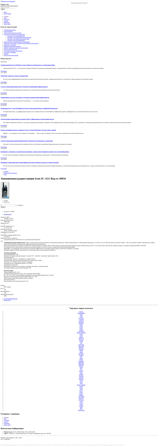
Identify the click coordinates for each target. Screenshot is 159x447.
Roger (81, 367)
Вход (5, 12)
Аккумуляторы (8, 31)
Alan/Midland (81, 313)
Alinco (81, 314)
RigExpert (81, 364)
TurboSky (81, 379)
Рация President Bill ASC (11, 298)
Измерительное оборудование (12, 46)
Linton (81, 341)
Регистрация (7, 13)
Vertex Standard (81, 385)
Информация (7, 214)
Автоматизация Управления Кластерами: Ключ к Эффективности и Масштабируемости (27, 119)
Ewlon (81, 326)
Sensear (81, 371)
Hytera (81, 334)
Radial (81, 359)
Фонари (6, 54)
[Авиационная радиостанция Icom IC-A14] (5, 198)
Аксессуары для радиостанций (12, 33)
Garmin (81, 329)
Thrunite (81, 376)
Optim (81, 352)
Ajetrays (81, 311)
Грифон (81, 395)
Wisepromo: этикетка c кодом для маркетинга (14, 76)
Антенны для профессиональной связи (18, 39)
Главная (6, 16)
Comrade (81, 319)
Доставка (6, 19)
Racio (81, 358)
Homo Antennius (81, 332)
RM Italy (81, 365)
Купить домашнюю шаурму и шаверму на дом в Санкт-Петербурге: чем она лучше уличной (28, 130)
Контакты (7, 22)
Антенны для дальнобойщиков (16, 36)
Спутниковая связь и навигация (13, 51)
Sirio (81, 373)
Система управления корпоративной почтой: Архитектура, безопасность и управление (27, 141)
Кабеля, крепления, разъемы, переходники (16, 48)
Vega (81, 383)
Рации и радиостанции (10, 49)
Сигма (81, 403)
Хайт (81, 407)
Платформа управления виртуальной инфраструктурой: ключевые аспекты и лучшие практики (30, 162)
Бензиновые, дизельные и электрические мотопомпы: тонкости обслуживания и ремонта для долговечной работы (35, 151)
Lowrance (81, 344)
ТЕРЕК (81, 406)
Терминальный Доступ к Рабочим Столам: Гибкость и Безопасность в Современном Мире (28, 65)
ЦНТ (81, 409)
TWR (81, 380)
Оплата (6, 21)
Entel (81, 325)
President (81, 355)
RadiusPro (81, 362)
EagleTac (81, 323)
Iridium (81, 337)
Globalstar (81, 331)
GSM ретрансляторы (10, 30)
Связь (81, 401)
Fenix (81, 328)
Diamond (81, 322)
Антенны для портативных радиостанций (19, 37)
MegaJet (81, 347)
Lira (81, 343)
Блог (5, 18)
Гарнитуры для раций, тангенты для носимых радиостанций (21, 43)
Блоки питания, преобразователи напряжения (17, 42)
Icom (5, 174)
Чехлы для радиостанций (11, 55)
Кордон (81, 398)
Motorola (81, 349)
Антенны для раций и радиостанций (14, 34)
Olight (81, 350)
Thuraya (81, 377)
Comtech (81, 320)
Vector (81, 382)
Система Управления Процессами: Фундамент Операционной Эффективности (24, 86)
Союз (81, 404)
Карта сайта (7, 24)
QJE (81, 356)
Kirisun (81, 340)
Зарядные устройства (10, 45)
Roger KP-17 (7, 300)
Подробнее (4, 71)
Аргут (81, 391)
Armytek (81, 317)
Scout (81, 370)
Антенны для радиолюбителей (16, 40)
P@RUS (81, 353)
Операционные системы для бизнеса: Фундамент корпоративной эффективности (25, 97)
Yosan (81, 389)
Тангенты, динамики (10, 52)
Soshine (81, 374)
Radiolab (81, 361)
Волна (81, 394)
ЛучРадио (81, 400)
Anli (81, 316)
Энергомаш (81, 410)
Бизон (81, 392)
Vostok (81, 386)
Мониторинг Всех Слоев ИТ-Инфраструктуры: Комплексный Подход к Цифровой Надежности (29, 108)
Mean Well (81, 346)
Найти (2, 9)
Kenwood (81, 338)
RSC (81, 368)
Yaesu (81, 388)
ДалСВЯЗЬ (81, 397)
